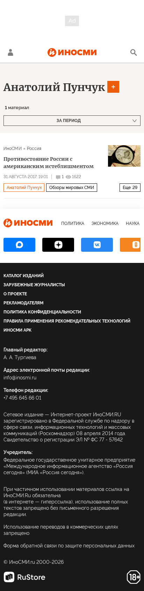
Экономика (105, 223)
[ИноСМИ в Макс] (19, 245)
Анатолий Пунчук (54, 87)
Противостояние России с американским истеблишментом (48, 162)
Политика (72, 223)
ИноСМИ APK (17, 330)
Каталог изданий (23, 275)
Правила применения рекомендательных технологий (66, 321)
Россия (34, 148)
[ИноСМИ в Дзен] (58, 245)
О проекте (15, 293)
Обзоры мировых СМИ (71, 187)
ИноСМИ (12, 148)
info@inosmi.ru (19, 377)
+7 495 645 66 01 (22, 398)
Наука (132, 223)
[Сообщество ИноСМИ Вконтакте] (97, 245)
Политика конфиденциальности (42, 312)
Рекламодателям (23, 303)
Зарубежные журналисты (34, 284)
